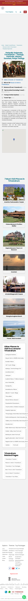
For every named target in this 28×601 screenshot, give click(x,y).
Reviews (18, 587)
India (3, 45)
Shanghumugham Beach (14, 316)
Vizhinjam (8, 375)
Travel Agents (18, 588)
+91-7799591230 (17, 592)
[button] (14, 140)
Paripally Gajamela (10, 410)
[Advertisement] (14, 29)
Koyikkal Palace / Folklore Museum (14, 379)
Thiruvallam (8, 396)
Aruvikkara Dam (9, 372)
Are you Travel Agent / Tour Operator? (14, 1)
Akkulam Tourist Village (11, 393)
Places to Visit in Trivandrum (9, 47)
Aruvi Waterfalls (9, 382)
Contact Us (10, 587)
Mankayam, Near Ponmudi (12, 434)
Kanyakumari (9, 424)
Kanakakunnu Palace (11, 389)
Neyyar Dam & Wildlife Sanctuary (14, 358)
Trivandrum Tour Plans (11, 476)
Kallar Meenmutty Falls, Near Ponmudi (15, 427)
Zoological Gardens (10, 354)
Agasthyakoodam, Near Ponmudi (14, 438)
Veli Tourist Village (10, 365)
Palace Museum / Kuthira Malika (14, 225)
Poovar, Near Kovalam (14, 338)
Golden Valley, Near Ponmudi (13, 431)
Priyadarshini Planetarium (12, 403)
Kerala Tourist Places (10, 45)
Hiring (11, 588)
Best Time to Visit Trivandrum (13, 469)
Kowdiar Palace (9, 361)
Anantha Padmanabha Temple (14, 202)
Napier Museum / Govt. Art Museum (14, 249)
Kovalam (14, 272)
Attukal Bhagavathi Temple (14, 294)
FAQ (6, 588)
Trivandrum (19, 45)
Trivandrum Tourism (11, 459)
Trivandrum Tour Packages (12, 466)
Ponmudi (15, 445)
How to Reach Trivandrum (12, 473)
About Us (3, 587)
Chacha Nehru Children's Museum (14, 407)
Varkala (7, 445)
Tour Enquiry (9, 12)
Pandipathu (8, 386)
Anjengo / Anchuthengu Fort (13, 368)
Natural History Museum (12, 400)
